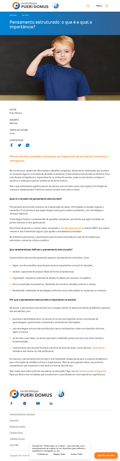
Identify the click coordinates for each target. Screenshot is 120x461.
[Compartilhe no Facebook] (11, 145)
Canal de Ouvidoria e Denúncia (22, 414)
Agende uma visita (106, 455)
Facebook (83, 371)
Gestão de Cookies (17, 427)
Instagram (98, 371)
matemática (98, 347)
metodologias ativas (71, 228)
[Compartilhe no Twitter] (19, 145)
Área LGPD (14, 420)
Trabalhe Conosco (17, 439)
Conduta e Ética (16, 433)
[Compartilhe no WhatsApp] (27, 145)
